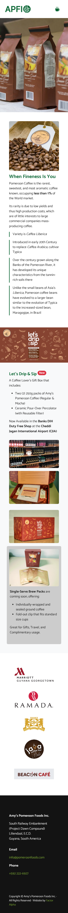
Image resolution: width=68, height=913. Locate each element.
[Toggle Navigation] (57, 9)
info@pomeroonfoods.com (26, 857)
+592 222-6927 (19, 873)
